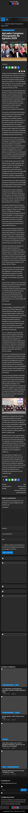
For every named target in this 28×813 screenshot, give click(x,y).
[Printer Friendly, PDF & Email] (22, 71)
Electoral (5, 739)
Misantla (17, 712)
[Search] (26, 19)
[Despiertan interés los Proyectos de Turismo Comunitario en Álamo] (14, 759)
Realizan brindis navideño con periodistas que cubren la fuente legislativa (20, 488)
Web (3, 539)
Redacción (5, 42)
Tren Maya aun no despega (6, 486)
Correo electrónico (7, 534)
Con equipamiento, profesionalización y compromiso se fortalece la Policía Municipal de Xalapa (14, 690)
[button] (6, 19)
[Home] (3, 19)
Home (2, 23)
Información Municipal (8, 712)
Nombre (4, 528)
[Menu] (6, 19)
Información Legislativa (8, 30)
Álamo (4, 766)
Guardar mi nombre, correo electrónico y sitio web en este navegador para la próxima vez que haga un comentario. (13, 547)
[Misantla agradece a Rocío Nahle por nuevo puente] (14, 705)
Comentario (5, 507)
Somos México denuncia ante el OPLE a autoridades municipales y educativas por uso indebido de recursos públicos (13, 744)
